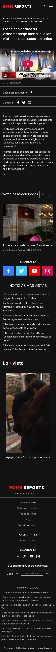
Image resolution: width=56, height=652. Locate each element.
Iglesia (12, 18)
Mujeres (13, 250)
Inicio (5, 18)
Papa (20, 250)
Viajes (25, 250)
